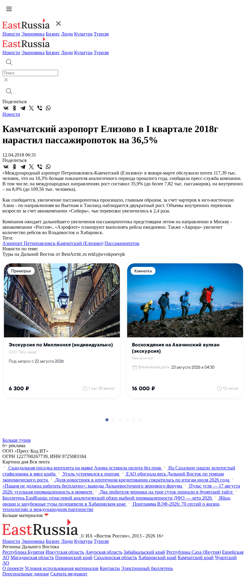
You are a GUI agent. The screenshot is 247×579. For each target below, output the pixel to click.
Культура (83, 33)
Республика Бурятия (23, 552)
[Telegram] (23, 108)
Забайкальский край (144, 552)
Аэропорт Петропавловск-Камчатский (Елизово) (52, 243)
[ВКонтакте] (6, 108)
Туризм (101, 33)
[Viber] (39, 108)
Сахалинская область (115, 557)
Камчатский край (196, 557)
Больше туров (16, 440)
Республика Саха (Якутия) (193, 552)
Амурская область (103, 552)
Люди (67, 33)
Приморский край (73, 557)
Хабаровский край (157, 557)
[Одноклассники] (14, 108)
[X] (31, 108)
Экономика (33, 33)
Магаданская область (32, 557)
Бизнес (53, 33)
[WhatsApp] (48, 108)
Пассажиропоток (122, 243)
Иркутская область (64, 552)
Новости (11, 33)
